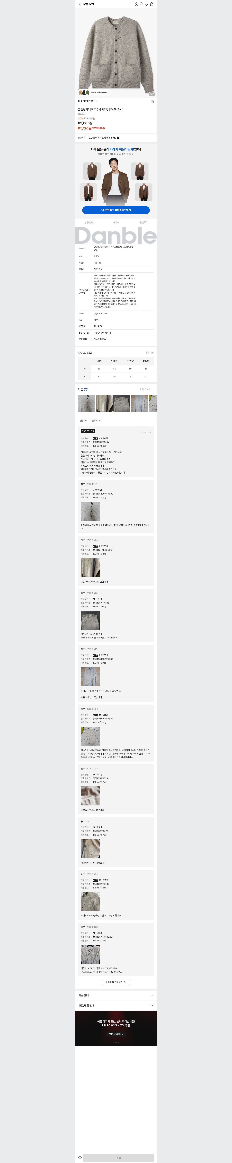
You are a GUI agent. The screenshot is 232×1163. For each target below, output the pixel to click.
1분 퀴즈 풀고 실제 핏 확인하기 (116, 210)
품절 (119, 1157)
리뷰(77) (143, 222)
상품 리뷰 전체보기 (114, 982)
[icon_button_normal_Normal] (80, 4)
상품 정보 (89, 222)
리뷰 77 (81, 113)
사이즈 (116, 222)
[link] (86, 403)
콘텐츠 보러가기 (114, 1034)
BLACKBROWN (86, 101)
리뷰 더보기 (145, 389)
